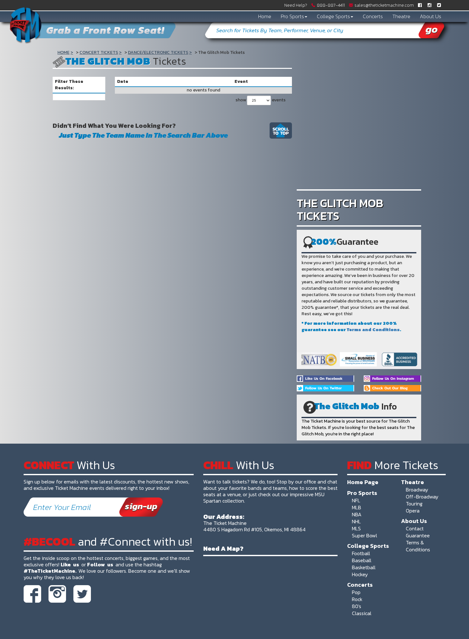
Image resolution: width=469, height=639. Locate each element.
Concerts (373, 16)
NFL (356, 500)
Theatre (401, 16)
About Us (430, 16)
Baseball (361, 560)
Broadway (417, 489)
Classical (361, 613)
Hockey (360, 574)
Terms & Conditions (418, 546)
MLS (356, 528)
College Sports (333, 16)
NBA (356, 514)
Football (361, 553)
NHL (356, 521)
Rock (357, 599)
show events (260, 100)
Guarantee (418, 535)
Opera (413, 510)
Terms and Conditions (373, 329)
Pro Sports (292, 16)
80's (356, 606)
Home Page (362, 482)
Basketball (364, 567)
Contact (415, 528)
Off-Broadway (422, 496)
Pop (356, 592)
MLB (356, 507)
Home (264, 16)
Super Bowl (364, 535)
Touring (414, 503)
